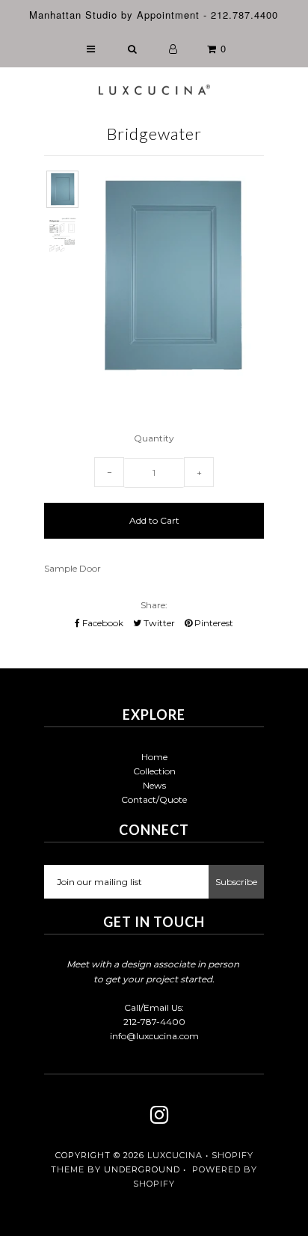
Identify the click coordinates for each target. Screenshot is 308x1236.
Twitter (158, 622)
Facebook (101, 622)
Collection (154, 771)
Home (154, 756)
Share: (154, 605)
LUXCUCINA (175, 1155)
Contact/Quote (154, 799)
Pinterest (212, 622)
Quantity (154, 438)
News (154, 785)
